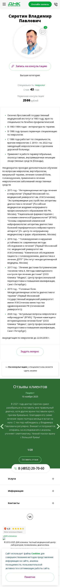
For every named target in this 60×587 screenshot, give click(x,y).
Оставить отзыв (30, 459)
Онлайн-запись (40, 4)
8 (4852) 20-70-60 (31, 468)
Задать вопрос (30, 351)
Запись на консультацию (31, 66)
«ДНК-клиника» (10, 536)
